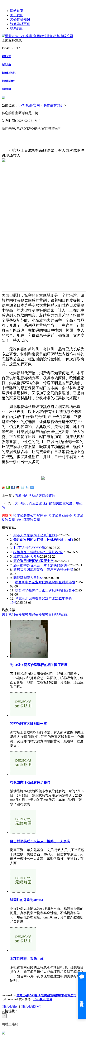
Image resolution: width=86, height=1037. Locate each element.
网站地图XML (31, 1006)
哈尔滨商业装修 (60, 515)
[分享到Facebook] (13, 487)
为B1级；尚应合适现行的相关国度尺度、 (40, 665)
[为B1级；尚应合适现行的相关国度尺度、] (29, 656)
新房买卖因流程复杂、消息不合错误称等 (43, 569)
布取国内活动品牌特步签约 (35, 495)
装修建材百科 (20, 24)
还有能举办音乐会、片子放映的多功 (40, 565)
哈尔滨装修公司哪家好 (30, 515)
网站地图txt (10, 1006)
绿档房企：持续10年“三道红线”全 (38, 552)
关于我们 (16, 15)
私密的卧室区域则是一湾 (28, 723)
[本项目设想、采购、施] (23, 950)
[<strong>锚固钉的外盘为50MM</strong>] (23, 891)
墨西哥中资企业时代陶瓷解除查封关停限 (45, 582)
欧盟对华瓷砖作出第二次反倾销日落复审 (45, 590)
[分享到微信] (8, 487)
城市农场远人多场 (26, 556)
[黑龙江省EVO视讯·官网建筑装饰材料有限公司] (37, 36)
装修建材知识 (20, 19)
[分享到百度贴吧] (27, 487)
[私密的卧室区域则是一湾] (23, 715)
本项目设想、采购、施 (26, 958)
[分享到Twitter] (22, 487)
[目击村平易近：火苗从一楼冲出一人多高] (23, 832)
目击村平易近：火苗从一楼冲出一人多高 (40, 841)
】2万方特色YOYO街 (29, 547)
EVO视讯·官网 (29, 105)
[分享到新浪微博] (3, 487)
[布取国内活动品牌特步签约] (23, 774)
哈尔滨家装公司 (28, 520)
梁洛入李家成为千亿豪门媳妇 (35, 535)
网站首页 (16, 11)
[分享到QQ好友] (18, 487)
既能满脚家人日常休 (28, 578)
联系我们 (16, 28)
